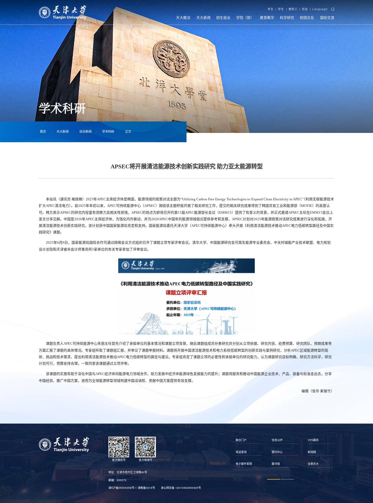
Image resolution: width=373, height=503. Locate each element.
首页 (43, 131)
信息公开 (277, 440)
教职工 (293, 9)
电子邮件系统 (244, 463)
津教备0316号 (146, 488)
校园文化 (307, 17)
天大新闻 (203, 17)
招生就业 (223, 17)
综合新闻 (85, 131)
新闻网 (312, 452)
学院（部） (245, 17)
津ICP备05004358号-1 (122, 488)
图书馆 (276, 463)
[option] (249, 452)
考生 (271, 9)
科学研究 (287, 17)
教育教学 (267, 17)
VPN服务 (313, 440)
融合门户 (241, 440)
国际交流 (327, 17)
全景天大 (313, 463)
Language (320, 9)
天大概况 (183, 17)
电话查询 (241, 452)
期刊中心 (277, 452)
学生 (281, 9)
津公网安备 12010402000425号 (181, 488)
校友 (305, 9)
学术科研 (108, 131)
